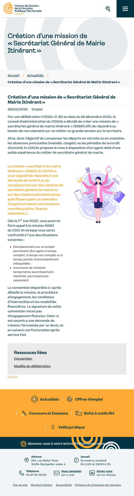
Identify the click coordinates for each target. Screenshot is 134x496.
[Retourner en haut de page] (128, 490)
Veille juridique (71, 426)
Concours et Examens (48, 413)
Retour (13, 376)
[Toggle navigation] (125, 8)
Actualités (49, 399)
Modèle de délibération (32, 366)
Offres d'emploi (89, 399)
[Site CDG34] (22, 8)
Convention (23, 358)
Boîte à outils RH (99, 413)
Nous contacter (71, 471)
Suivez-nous (104, 471)
